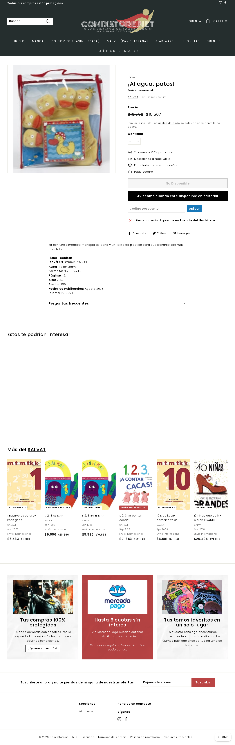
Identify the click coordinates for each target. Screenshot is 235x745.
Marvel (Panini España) (127, 41)
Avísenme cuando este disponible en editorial (177, 196)
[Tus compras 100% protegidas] (43, 597)
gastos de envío (169, 123)
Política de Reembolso (117, 51)
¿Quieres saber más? (42, 648)
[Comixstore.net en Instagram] (119, 719)
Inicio (19, 41)
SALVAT (133, 97)
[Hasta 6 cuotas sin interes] (118, 597)
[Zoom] (61, 119)
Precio (133, 107)
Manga (38, 41)
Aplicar (194, 209)
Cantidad (135, 134)
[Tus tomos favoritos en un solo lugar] (192, 597)
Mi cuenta (86, 711)
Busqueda (87, 737)
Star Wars (165, 41)
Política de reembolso (145, 737)
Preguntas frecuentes (178, 737)
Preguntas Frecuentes (201, 41)
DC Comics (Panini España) (75, 41)
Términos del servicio (112, 737)
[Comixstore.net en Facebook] (126, 719)
